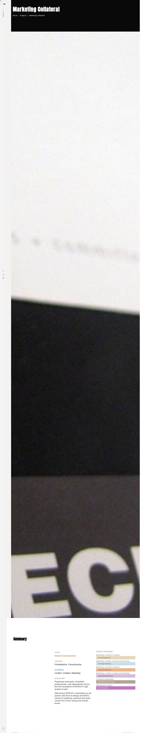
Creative (66, 673)
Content (58, 673)
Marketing (76, 673)
